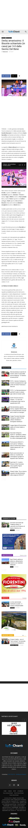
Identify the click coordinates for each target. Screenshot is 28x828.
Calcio (3, 375)
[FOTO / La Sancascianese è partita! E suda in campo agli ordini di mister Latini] (5, 392)
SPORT (14, 791)
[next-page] (5, 479)
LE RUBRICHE (20, 791)
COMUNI (10, 791)
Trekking (12, 530)
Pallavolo (8, 35)
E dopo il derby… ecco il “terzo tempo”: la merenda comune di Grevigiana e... (17, 641)
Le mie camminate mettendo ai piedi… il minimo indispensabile (16, 603)
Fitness (3, 466)
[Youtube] (18, 785)
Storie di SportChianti (19, 793)
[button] (2, 32)
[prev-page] (3, 479)
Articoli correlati (6, 367)
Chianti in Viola (23, 555)
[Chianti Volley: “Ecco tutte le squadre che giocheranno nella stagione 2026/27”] (5, 473)
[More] (19, 75)
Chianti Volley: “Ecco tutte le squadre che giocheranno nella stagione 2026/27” (18, 473)
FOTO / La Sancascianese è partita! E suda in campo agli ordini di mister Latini (18, 392)
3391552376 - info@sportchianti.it (17, 774)
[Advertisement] (14, 15)
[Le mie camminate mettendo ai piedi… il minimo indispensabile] (5, 604)
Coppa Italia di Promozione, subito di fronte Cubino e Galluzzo (18, 427)
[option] (14, 729)
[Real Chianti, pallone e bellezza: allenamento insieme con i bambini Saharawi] (5, 561)
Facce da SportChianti (8, 793)
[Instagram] (14, 785)
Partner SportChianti (14, 795)
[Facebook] (9, 785)
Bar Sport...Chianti (14, 645)
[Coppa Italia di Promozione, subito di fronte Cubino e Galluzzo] (5, 427)
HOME (5, 791)
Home (3, 35)
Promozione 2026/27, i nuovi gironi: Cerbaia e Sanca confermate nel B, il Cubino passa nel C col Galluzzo (17, 445)
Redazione (5, 51)
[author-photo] (14, 349)
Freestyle (24, 598)
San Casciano (8, 37)
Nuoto (3, 456)
